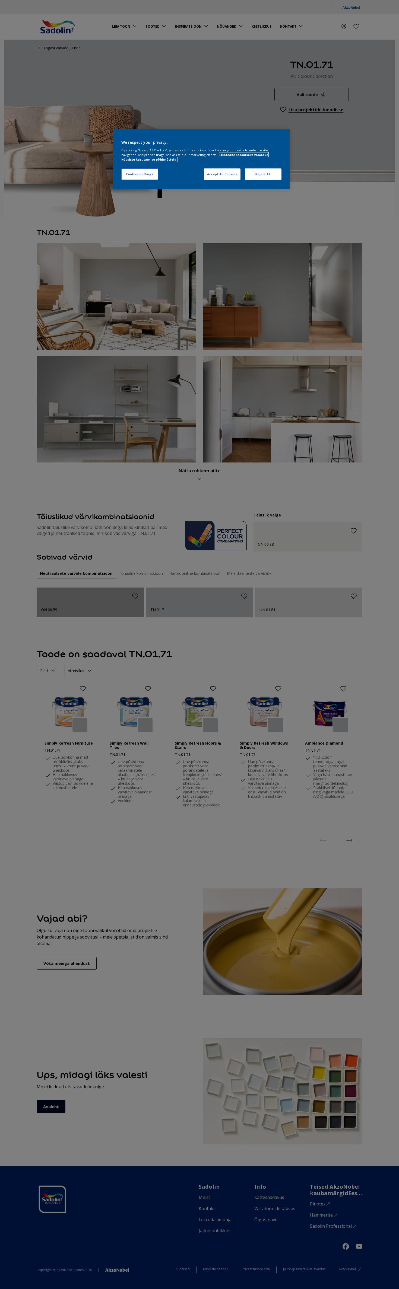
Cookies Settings (139, 174)
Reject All (263, 174)
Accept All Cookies (222, 174)
